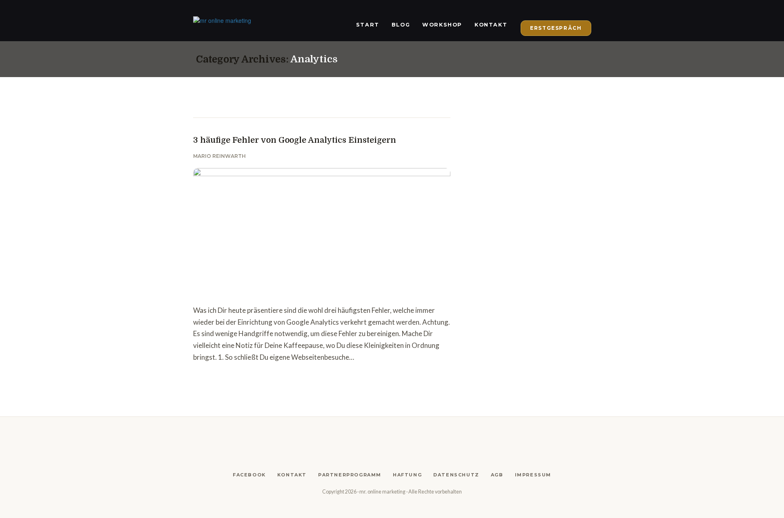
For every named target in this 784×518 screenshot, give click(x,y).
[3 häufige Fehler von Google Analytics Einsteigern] (321, 232)
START (367, 25)
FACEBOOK (249, 475)
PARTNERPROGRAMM (349, 475)
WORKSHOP (442, 25)
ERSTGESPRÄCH (555, 28)
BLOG (401, 25)
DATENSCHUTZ (456, 475)
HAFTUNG (407, 475)
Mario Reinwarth (219, 156)
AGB (497, 475)
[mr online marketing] (222, 20)
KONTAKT (490, 25)
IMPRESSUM (533, 475)
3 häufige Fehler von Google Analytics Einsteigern (294, 140)
